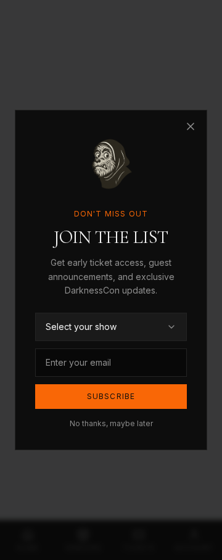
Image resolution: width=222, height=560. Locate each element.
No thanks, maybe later (111, 423)
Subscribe (111, 396)
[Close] (190, 126)
